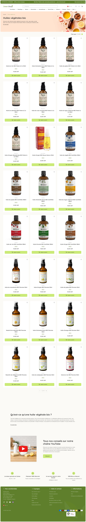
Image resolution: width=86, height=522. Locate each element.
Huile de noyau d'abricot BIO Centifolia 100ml (70, 200)
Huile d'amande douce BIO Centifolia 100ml (43, 200)
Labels (50, 504)
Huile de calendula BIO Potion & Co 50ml (16, 111)
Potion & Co (16, 64)
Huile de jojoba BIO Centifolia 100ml (16, 199)
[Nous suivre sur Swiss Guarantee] (13, 502)
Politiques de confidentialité (77, 496)
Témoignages (34, 498)
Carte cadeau (34, 496)
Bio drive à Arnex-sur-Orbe (55, 500)
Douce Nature (43, 153)
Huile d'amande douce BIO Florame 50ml (43, 331)
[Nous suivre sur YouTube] (10, 502)
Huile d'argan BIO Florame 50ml (43, 287)
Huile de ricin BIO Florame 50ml (70, 375)
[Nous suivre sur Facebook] (4, 502)
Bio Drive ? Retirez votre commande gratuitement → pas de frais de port (44, 2)
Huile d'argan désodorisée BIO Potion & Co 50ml (16, 155)
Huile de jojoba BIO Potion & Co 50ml (69, 66)
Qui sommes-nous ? (36, 491)
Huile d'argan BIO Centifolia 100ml (70, 244)
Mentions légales (74, 491)
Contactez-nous (52, 491)
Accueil (4, 14)
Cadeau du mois (35, 502)
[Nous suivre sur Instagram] (7, 502)
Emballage (51, 498)
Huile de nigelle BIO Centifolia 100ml (70, 155)
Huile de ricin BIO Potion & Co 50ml (16, 66)
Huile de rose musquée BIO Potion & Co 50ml (43, 111)
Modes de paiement (53, 494)
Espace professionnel (36, 504)
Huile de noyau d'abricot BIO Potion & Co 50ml (70, 111)
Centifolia (69, 153)
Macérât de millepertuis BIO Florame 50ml (16, 375)
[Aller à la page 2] (46, 390)
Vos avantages (35, 494)
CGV (72, 494)
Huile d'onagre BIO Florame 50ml (70, 330)
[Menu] (74, 512)
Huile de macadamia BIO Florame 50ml (16, 287)
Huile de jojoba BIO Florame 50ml (70, 287)
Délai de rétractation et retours (55, 502)
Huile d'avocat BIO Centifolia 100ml (43, 244)
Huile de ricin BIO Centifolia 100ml (16, 244)
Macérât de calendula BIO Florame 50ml (16, 331)
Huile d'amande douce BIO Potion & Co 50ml (43, 66)
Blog (33, 500)
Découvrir (47, 456)
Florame (16, 285)
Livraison (51, 496)
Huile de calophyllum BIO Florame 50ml (43, 375)
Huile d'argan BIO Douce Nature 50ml (43, 155)
